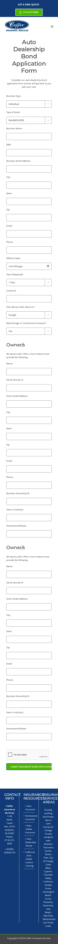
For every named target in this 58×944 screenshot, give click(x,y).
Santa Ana (48, 905)
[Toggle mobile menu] (52, 26)
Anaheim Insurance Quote (48, 847)
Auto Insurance (29, 808)
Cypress (48, 871)
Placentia (48, 902)
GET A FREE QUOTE (28, 4)
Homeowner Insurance (29, 817)
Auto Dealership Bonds (29, 842)
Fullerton (48, 881)
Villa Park (48, 915)
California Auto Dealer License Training (29, 859)
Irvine (48, 898)
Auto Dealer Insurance (29, 829)
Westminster (49, 919)
